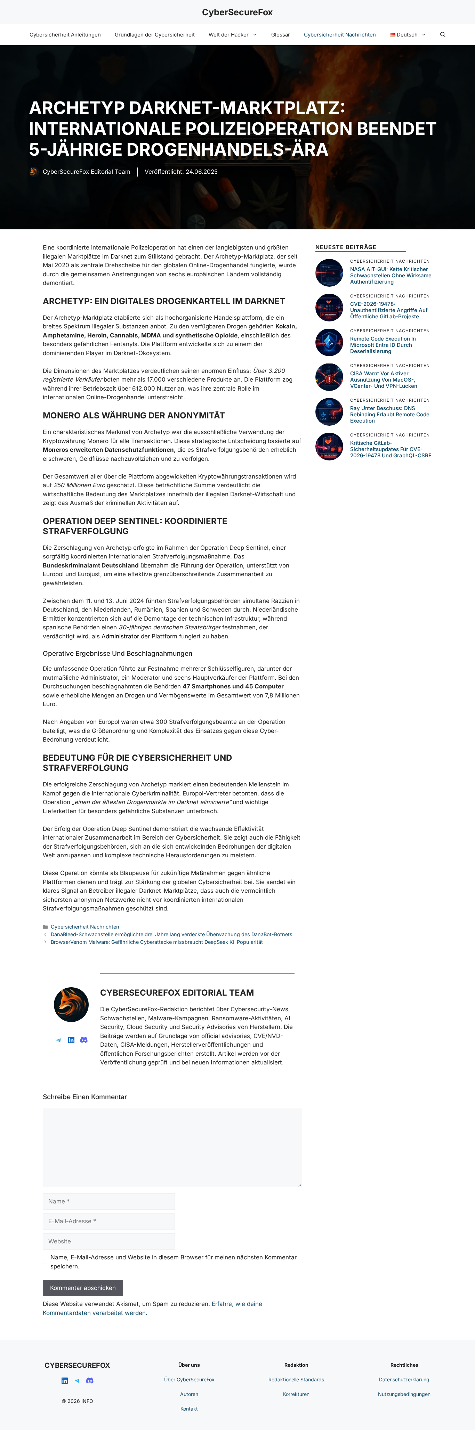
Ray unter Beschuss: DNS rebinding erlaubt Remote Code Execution (389, 414)
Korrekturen (296, 1394)
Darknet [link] (121, 256)
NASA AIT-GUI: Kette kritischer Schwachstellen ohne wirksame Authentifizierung (391, 275)
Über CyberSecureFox (189, 1379)
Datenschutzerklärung (404, 1379)
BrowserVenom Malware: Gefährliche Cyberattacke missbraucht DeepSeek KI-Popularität (157, 942)
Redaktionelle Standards (296, 1379)
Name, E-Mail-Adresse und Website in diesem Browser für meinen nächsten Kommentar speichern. (173, 1262)
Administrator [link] (120, 636)
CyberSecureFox (237, 12)
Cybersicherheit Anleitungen (65, 34)
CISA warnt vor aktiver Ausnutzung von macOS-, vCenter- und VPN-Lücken (383, 379)
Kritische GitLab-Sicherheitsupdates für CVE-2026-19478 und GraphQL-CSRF (391, 449)
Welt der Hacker (229, 34)
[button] (442, 34)
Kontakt (189, 1409)
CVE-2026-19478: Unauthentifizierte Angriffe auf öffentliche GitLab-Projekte (389, 310)
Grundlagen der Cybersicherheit (155, 34)
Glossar (280, 34)
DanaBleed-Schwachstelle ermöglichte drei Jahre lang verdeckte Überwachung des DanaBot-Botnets (171, 934)
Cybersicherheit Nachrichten (340, 34)
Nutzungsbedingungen (404, 1394)
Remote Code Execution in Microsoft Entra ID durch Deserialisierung (383, 344)
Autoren (189, 1394)
